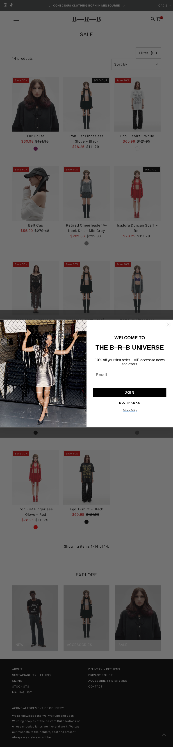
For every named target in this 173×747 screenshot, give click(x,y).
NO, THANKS (129, 402)
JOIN (130, 392)
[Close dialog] (168, 324)
